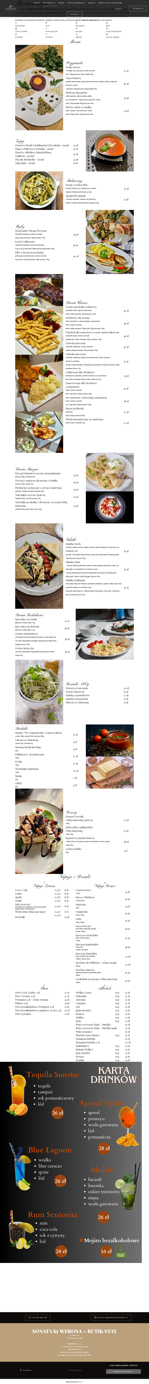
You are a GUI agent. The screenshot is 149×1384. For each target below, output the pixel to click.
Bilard (61, 3)
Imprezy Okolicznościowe (110, 3)
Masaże (91, 3)
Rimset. (80, 1382)
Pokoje (37, 3)
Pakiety (118, 9)
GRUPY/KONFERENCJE (76, 3)
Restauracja (49, 3)
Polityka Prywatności (74, 1370)
